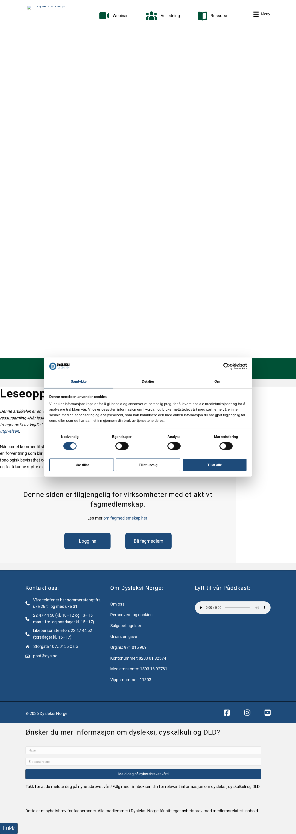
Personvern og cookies (131, 614)
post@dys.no (45, 655)
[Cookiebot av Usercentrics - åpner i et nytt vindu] (227, 366)
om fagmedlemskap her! (125, 518)
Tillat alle (214, 465)
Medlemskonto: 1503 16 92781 (138, 668)
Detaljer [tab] (148, 381)
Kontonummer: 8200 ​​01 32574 (138, 658)
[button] (143, 774)
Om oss (117, 604)
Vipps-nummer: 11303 (130, 679)
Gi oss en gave (123, 636)
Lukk (9, 828)
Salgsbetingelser (125, 625)
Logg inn (87, 541)
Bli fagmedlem (148, 541)
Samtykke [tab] (79, 381)
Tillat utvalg (148, 465)
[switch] (122, 446)
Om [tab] (217, 381)
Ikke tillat (81, 465)
